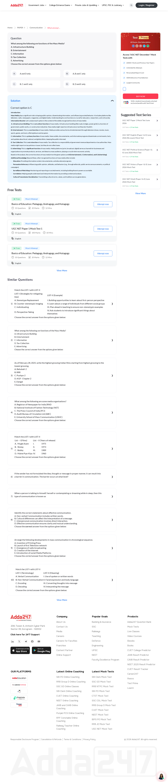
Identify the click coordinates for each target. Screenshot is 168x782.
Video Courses (134, 636)
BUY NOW (140, 96)
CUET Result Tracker (137, 669)
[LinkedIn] (12, 641)
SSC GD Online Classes (67, 686)
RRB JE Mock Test (101, 724)
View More (62, 271)
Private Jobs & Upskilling (86, 5)
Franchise (61, 645)
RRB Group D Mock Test (104, 705)
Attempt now (103, 204)
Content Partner (64, 650)
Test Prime (132, 683)
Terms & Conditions (72, 739)
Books (130, 645)
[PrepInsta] (19, 698)
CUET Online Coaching (67, 695)
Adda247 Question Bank (139, 622)
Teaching (96, 636)
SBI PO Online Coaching (67, 677)
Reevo (130, 678)
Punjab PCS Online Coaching (70, 713)
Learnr (130, 688)
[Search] (131, 5)
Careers (60, 636)
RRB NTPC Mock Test (103, 686)
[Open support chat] (161, 776)
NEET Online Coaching (67, 700)
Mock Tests (133, 626)
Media (59, 631)
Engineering (97, 645)
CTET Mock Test (100, 695)
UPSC (95, 650)
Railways (96, 631)
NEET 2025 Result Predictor (141, 664)
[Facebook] (32, 641)
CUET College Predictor (139, 650)
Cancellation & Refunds (51, 739)
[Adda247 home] (16, 5)
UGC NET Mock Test (102, 729)
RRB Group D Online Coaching (70, 681)
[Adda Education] (19, 678)
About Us (60, 622)
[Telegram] (26, 641)
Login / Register (146, 5)
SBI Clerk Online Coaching (68, 691)
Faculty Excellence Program (105, 659)
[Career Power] (19, 684)
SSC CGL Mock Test (102, 700)
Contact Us (62, 626)
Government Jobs (36, 5)
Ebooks (131, 640)
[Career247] (19, 704)
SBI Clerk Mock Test (102, 677)
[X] (19, 641)
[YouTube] (39, 641)
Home (9, 28)
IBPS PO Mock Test (101, 719)
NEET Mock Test (100, 714)
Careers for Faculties (66, 640)
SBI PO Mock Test (101, 691)
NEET (94, 655)
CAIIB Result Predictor (138, 659)
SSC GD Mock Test (101, 681)
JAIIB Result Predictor (138, 655)
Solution (15, 101)
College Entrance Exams (59, 5)
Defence (96, 640)
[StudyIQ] (19, 691)
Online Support (63, 655)
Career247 (132, 673)
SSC (94, 626)
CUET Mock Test (100, 710)
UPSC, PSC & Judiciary (112, 5)
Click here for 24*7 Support (25, 634)
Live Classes (133, 631)
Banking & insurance (101, 622)
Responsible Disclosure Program (24, 739)
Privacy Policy (89, 739)
